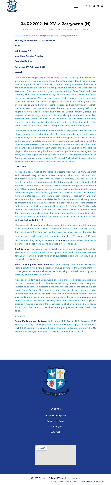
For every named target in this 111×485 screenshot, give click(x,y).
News (58, 29)
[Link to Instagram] (98, 6)
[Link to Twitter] (94, 6)
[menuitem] (53, 481)
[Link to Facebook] (86, 6)
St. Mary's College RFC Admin (76, 29)
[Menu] (74, 6)
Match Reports (49, 29)
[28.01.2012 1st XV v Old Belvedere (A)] (2, 242)
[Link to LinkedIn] (90, 6)
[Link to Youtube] (102, 6)
